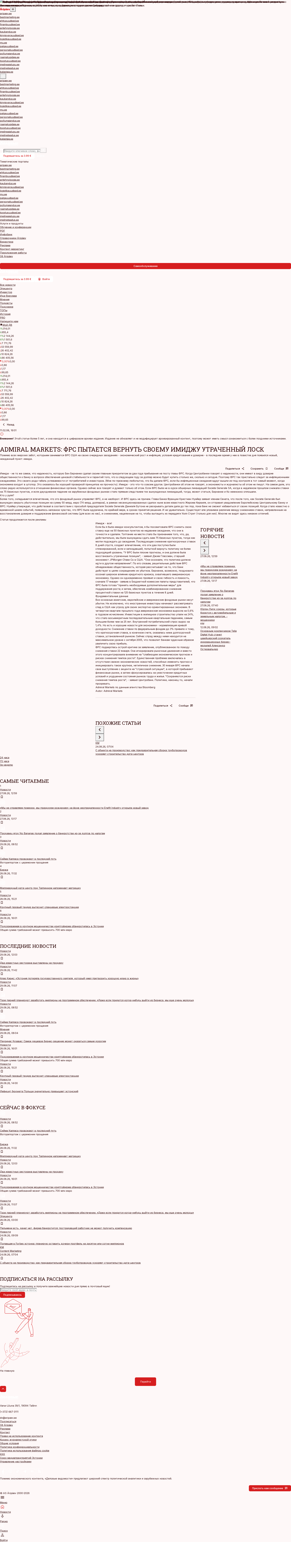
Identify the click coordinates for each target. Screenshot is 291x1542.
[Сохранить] (2, 797)
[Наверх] (3, 1389)
